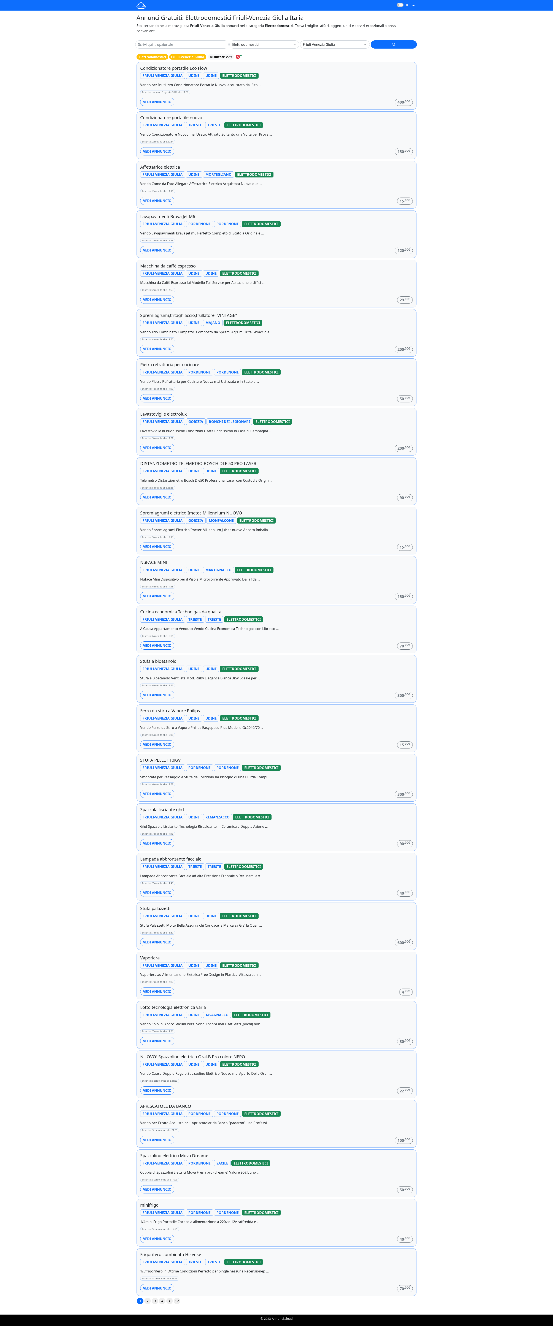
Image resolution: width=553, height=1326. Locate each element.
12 (177, 1301)
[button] (394, 44)
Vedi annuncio (157, 102)
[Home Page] (141, 5)
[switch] (400, 5)
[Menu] (413, 5)
